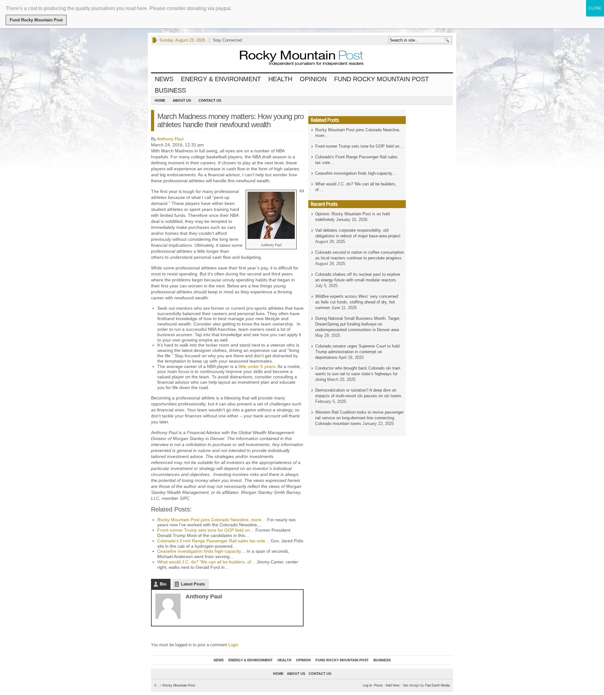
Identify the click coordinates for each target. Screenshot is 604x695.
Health (280, 79)
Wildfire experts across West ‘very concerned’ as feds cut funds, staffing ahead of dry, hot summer (357, 302)
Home (160, 100)
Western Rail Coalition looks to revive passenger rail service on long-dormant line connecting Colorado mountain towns (359, 418)
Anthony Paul (170, 138)
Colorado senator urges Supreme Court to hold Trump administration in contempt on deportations (357, 352)
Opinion (313, 79)
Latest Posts (193, 584)
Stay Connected (227, 40)
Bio (163, 584)
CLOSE (595, 8)
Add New (393, 685)
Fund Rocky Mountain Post (381, 79)
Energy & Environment (221, 79)
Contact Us (210, 100)
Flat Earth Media (437, 685)
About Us (182, 100)
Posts (378, 685)
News (164, 79)
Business (170, 90)
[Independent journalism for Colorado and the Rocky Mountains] (295, 58)
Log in (367, 685)
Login (233, 644)
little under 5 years (256, 366)
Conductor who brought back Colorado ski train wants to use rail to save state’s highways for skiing (357, 374)
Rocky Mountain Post (177, 685)
